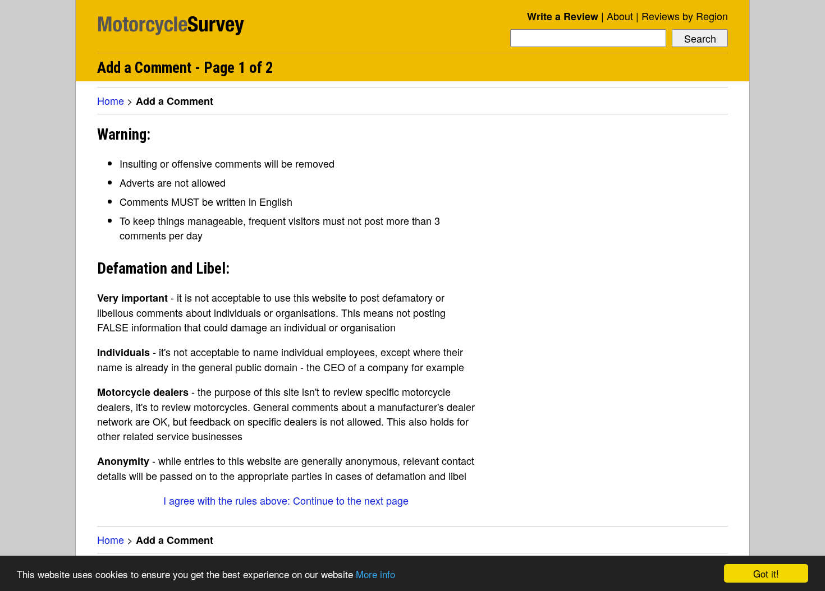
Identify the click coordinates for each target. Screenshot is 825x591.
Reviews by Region (684, 15)
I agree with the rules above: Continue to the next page (286, 500)
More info (375, 574)
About (620, 15)
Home (110, 100)
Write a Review (562, 16)
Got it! (766, 573)
